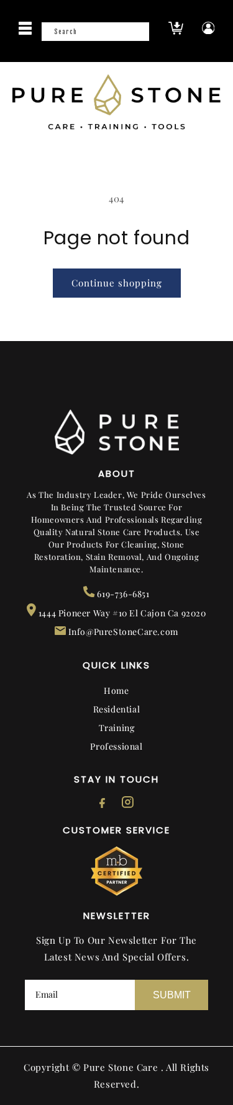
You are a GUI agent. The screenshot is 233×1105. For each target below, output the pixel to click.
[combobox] (95, 31)
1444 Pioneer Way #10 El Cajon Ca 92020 (121, 613)
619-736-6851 (122, 594)
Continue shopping (116, 283)
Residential (116, 709)
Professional (116, 746)
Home (116, 690)
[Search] (136, 35)
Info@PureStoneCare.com (122, 631)
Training (117, 728)
